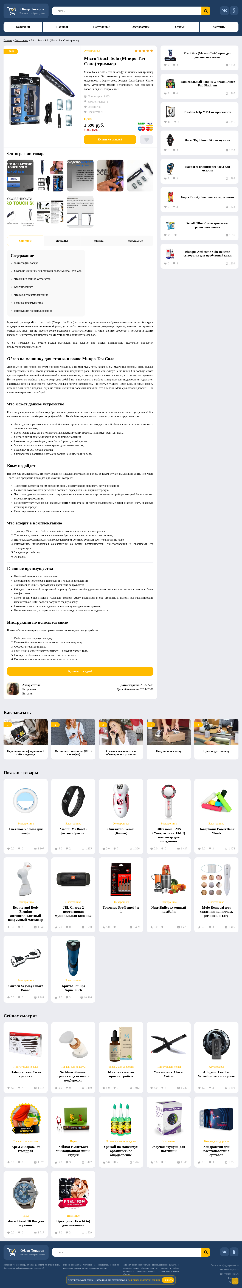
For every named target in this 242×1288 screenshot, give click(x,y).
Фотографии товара (26, 262)
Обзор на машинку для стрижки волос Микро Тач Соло (47, 270)
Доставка (62, 240)
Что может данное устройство (32, 278)
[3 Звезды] (144, 51)
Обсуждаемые (141, 26)
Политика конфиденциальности (224, 1265)
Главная (8, 40)
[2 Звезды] (140, 51)
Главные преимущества (28, 302)
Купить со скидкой (110, 139)
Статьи (179, 26)
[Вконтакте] (224, 10)
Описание (25, 240)
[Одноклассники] (234, 10)
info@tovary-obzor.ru (229, 1274)
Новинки (62, 26)
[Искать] (205, 11)
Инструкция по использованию (33, 310)
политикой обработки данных (144, 1280)
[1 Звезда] (136, 51)
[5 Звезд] (151, 51)
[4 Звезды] (148, 51)
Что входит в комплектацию (31, 294)
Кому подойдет (23, 286)
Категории (23, 26)
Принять (168, 1280)
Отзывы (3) (135, 240)
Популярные (101, 26)
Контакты (219, 26)
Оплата (98, 240)
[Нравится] (146, 139)
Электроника (21, 40)
